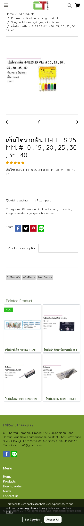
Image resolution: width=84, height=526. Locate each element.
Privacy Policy (47, 508)
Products (9, 481)
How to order (12, 486)
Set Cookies (32, 519)
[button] (68, 5)
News (7, 491)
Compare (44, 200)
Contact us (10, 496)
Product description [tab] (22, 248)
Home (7, 476)
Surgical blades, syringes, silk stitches (30, 213)
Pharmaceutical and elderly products (46, 209)
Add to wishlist (18, 200)
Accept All (52, 519)
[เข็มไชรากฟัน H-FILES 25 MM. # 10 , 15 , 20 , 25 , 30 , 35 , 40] (42, 76)
